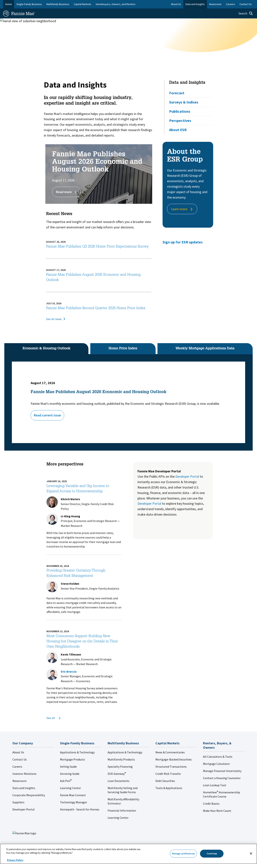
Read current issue (47, 415)
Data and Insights (187, 83)
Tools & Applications (168, 788)
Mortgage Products (72, 759)
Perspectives (180, 120)
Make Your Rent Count (217, 811)
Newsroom (19, 781)
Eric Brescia (69, 671)
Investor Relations (24, 774)
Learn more (179, 209)
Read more (64, 192)
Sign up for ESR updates (183, 242)
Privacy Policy (15, 860)
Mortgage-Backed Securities (173, 759)
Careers (17, 766)
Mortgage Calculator (216, 764)
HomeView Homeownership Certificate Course (221, 794)
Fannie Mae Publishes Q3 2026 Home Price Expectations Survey (97, 247)
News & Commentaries (170, 752)
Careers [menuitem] (230, 4)
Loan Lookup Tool (214, 785)
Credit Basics (211, 803)
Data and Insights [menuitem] (195, 4)
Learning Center (70, 788)
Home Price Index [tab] (123, 348)
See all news (54, 319)
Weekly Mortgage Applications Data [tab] (205, 348)
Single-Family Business (29, 4)
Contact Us (19, 759)
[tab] (46, 348)
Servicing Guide (69, 774)
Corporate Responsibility (28, 795)
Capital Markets (82, 4)
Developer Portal (187, 476)
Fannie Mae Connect (73, 795)
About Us (18, 752)
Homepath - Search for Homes (79, 809)
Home (8, 4)
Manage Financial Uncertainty (222, 771)
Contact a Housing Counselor (222, 778)
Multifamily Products (121, 759)
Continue (212, 853)
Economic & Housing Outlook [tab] (46, 348)
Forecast (176, 93)
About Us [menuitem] (176, 4)
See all (51, 718)
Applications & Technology (77, 752)
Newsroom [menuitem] (215, 4)
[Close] (251, 853)
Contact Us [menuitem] (246, 4)
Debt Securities (165, 781)
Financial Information (122, 810)
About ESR (178, 129)
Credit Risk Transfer (168, 774)
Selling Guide (68, 766)
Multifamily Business (57, 4)
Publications (179, 111)
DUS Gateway (117, 774)
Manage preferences (183, 853)
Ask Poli (66, 781)
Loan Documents (118, 781)
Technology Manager (73, 802)
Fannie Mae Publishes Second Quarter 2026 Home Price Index (95, 308)
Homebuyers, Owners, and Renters (115, 4)
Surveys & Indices (183, 102)
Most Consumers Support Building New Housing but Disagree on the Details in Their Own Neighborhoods (82, 641)
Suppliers (18, 802)
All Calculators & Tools (217, 756)
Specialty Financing (120, 766)
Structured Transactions (171, 766)
